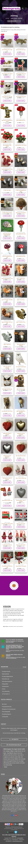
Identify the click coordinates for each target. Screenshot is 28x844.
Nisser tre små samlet (20, 544)
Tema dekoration (6, 691)
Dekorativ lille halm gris (21, 49)
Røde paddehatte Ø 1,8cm (7, 169)
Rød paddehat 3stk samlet (20, 145)
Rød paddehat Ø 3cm (20, 120)
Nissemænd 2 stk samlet (21, 566)
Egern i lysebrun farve (20, 322)
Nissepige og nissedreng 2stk (7, 567)
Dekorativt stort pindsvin (21, 212)
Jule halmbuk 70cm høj (21, 73)
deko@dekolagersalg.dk (17, 841)
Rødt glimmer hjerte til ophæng (7, 479)
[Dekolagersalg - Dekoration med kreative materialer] (11, 8)
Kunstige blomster (6, 671)
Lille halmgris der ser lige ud (7, 50)
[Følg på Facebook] (12, 815)
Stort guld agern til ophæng (21, 345)
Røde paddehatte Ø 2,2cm (7, 278)
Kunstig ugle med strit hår (7, 411)
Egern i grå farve (7, 344)
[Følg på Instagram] (14, 815)
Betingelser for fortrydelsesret (8, 709)
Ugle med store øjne (21, 389)
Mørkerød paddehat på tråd (7, 257)
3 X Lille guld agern (21, 169)
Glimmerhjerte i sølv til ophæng (20, 501)
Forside (7, 18)
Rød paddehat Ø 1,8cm (21, 233)
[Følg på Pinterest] (16, 815)
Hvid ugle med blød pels (7, 389)
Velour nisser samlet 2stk (21, 478)
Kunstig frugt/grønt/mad (7, 676)
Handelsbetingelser (6, 714)
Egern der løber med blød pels (7, 300)
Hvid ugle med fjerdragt (21, 366)
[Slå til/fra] (25, 671)
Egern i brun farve (21, 299)
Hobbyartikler (5, 684)
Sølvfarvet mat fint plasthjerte (7, 456)
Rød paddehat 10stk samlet (7, 146)
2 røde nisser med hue (7, 544)
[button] (23, 9)
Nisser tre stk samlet (21, 523)
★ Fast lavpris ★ (6, 693)
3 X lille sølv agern (7, 190)
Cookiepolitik (5, 716)
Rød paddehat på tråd (21, 256)
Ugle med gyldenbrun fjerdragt (20, 412)
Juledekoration (5, 686)
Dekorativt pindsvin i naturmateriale (7, 234)
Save (3, 34)
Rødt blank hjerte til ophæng (7, 434)
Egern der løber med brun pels (7, 323)
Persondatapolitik (6, 711)
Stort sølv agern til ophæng (7, 367)
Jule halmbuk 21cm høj (21, 96)
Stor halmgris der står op (7, 73)
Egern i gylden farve (21, 278)
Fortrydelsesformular (6, 706)
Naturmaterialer (5, 674)
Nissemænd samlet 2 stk (7, 500)
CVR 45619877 (20, 838)
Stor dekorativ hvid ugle (7, 96)
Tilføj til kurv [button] (7, 100)
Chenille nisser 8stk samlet (7, 523)
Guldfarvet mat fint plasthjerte (21, 434)
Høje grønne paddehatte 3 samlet (7, 121)
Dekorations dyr (5, 678)
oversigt (24, 666)
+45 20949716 (9, 841)
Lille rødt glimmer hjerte (21, 455)
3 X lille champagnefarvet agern (21, 191)
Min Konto (4, 704)
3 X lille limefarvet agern (7, 212)
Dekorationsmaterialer (7, 681)
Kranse (3, 688)
